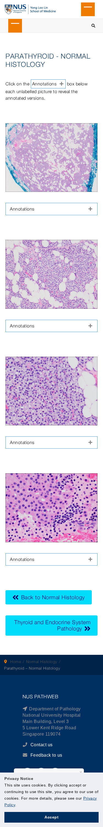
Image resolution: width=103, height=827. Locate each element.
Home (15, 661)
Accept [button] (51, 817)
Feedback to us (46, 755)
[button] (51, 209)
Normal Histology (41, 661)
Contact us (41, 744)
